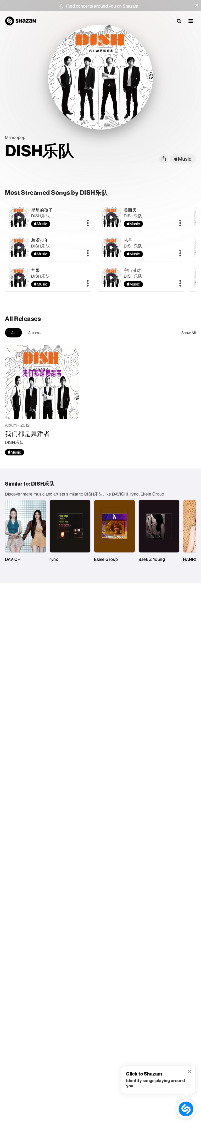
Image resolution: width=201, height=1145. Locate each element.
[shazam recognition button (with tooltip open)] (186, 1109)
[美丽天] (140, 217)
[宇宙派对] (140, 277)
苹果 (35, 270)
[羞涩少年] (48, 247)
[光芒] (140, 247)
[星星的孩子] (48, 217)
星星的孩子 (42, 210)
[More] (88, 223)
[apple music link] (183, 159)
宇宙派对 (132, 270)
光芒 (128, 240)
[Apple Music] (14, 452)
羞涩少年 (39, 240)
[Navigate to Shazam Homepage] (20, 21)
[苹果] (48, 277)
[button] (196, 5)
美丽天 (130, 210)
